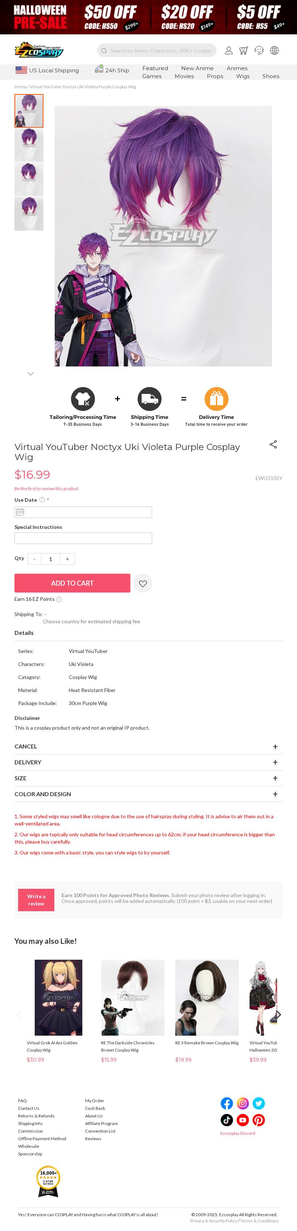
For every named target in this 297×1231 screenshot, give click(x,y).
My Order (94, 1100)
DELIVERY (27, 762)
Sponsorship (30, 1153)
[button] (259, 50)
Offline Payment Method (42, 1138)
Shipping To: (28, 614)
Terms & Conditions (259, 1220)
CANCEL (25, 746)
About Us (94, 1115)
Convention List (100, 1131)
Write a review (36, 900)
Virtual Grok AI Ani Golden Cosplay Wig (52, 1046)
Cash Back (95, 1108)
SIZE (20, 777)
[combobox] (157, 50)
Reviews (93, 1138)
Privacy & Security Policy (213, 1220)
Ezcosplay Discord (237, 1133)
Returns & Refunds (36, 1115)
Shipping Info (30, 1123)
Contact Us (28, 1108)
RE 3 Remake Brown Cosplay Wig (206, 1042)
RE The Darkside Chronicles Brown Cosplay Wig (128, 1046)
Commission (30, 1131)
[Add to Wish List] (142, 583)
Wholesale (28, 1146)
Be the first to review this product (46, 488)
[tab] (148, 633)
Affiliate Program (101, 1123)
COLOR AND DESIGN (42, 793)
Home (20, 86)
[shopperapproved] (48, 1181)
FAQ (22, 1100)
